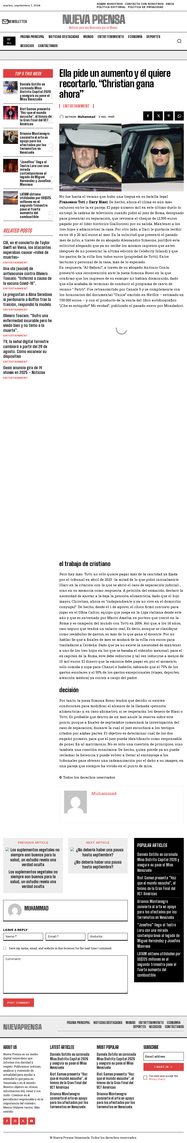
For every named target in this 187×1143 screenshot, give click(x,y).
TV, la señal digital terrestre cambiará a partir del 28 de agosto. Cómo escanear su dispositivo (26, 349)
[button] (179, 40)
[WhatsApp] (179, 115)
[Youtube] (31, 1121)
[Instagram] (14, 1121)
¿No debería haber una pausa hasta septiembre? (98, 865)
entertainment (15, 262)
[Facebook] (147, 115)
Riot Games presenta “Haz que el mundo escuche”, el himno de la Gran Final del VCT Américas (36, 116)
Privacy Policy (157, 1079)
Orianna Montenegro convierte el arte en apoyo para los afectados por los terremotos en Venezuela (35, 142)
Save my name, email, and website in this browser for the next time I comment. (60, 948)
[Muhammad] (62, 117)
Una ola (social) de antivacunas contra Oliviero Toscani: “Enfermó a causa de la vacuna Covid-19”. (27, 276)
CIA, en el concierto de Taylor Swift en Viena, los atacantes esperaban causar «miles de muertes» (27, 250)
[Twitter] (158, 115)
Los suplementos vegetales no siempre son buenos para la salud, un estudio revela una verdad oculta (33, 879)
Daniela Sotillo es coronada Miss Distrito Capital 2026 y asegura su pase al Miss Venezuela (35, 91)
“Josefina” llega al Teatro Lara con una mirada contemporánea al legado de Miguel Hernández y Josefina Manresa (35, 173)
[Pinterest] (168, 115)
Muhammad (86, 116)
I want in (161, 1066)
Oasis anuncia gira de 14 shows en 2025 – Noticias (24, 370)
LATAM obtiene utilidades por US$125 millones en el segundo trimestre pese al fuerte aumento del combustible (35, 205)
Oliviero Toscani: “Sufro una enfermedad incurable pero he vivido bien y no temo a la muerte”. (27, 323)
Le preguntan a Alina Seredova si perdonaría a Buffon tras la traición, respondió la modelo (27, 299)
